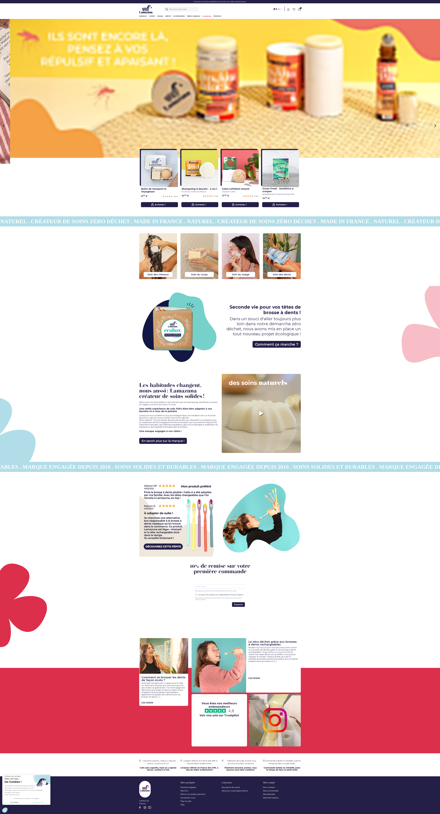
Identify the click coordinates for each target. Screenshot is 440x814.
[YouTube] (149, 659)
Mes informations (271, 649)
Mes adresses (269, 645)
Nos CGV (184, 642)
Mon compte (269, 638)
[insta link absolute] (274, 571)
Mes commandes (270, 642)
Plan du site (185, 652)
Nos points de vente (231, 638)
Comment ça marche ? (276, 195)
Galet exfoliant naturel (235, 41)
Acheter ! (160, 55)
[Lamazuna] (146, 8)
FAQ (182, 656)
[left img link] (178, 368)
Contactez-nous (187, 649)
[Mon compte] (288, 9)
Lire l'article (147, 554)
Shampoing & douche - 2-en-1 (199, 41)
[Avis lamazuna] (219, 571)
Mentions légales (188, 638)
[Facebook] (140, 659)
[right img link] (261, 368)
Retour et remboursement (192, 645)
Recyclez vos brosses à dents (235, 642)
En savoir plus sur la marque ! (163, 292)
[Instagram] (145, 659)
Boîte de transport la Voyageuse (153, 41)
